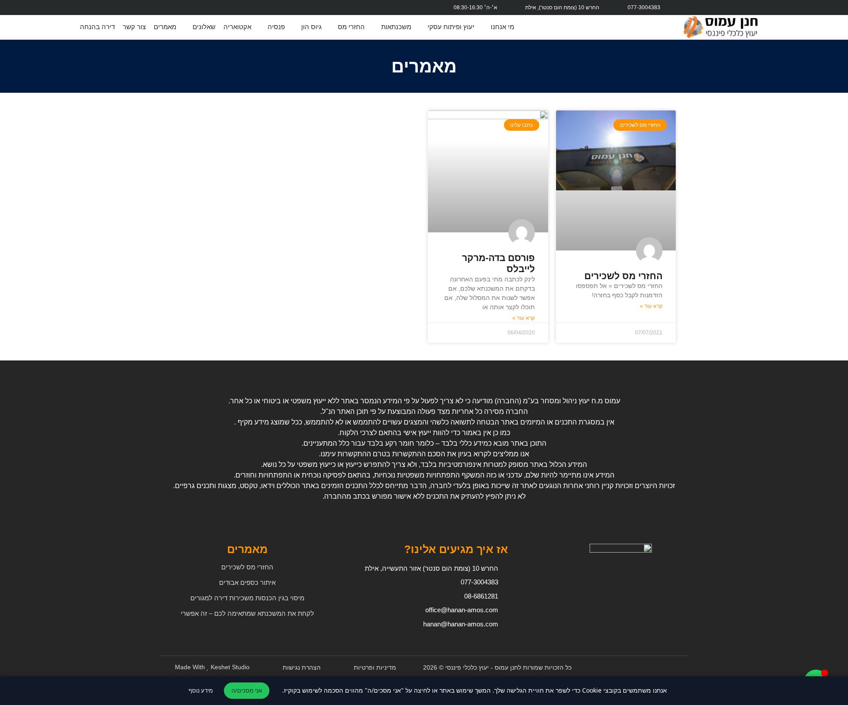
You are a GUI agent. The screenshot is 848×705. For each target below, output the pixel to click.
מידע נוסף (201, 690)
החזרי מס (351, 26)
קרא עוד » (651, 306)
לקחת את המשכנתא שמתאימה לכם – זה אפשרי (247, 613)
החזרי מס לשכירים (623, 276)
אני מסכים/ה (246, 690)
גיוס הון (311, 26)
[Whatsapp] (252, 7)
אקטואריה (237, 26)
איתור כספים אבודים (247, 582)
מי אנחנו (502, 26)
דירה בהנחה (97, 26)
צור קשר (134, 26)
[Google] (272, 7)
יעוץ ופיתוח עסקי (451, 26)
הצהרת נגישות (302, 667)
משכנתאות (396, 26)
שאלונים (204, 26)
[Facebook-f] (314, 7)
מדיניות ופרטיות (375, 667)
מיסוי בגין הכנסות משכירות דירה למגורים (247, 598)
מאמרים (165, 26)
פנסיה (276, 26)
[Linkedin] (230, 7)
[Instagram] (294, 7)
